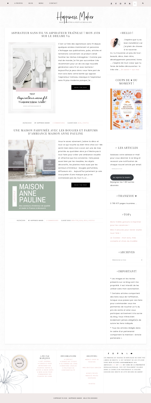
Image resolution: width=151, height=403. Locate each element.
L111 (114, 365)
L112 (120, 365)
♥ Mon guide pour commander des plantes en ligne (44, 374)
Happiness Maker (75, 16)
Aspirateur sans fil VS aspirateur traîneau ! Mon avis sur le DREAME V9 (55, 34)
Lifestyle (85, 123)
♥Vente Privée (92, 373)
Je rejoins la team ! (122, 177)
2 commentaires (59, 123)
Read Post (80, 87)
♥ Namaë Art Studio (68, 361)
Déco (85, 220)
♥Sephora (92, 378)
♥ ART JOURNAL (45, 361)
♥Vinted (92, 384)
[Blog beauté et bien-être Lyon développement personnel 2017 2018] (8, 3)
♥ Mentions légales (68, 366)
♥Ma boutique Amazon (92, 368)
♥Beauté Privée (92, 376)
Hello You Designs (90, 398)
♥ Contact (68, 359)
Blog (80, 123)
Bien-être (75, 220)
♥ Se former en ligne (68, 364)
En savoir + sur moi (130, 69)
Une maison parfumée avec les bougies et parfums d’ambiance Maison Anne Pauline (56, 131)
